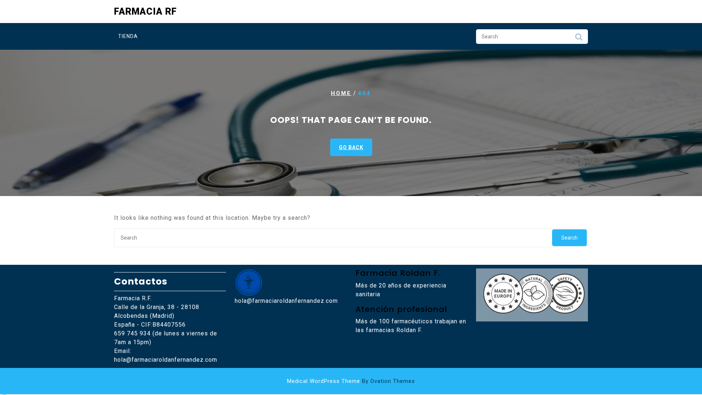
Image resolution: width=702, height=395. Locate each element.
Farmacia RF (145, 11)
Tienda (128, 36)
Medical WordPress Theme (351, 381)
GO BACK (351, 147)
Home (341, 93)
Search (579, 39)
